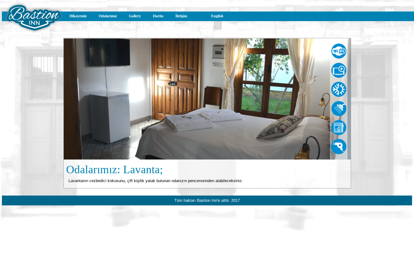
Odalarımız (108, 16)
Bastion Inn (207, 200)
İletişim (181, 16)
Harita (158, 16)
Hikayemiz (78, 16)
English (217, 16)
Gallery (135, 16)
